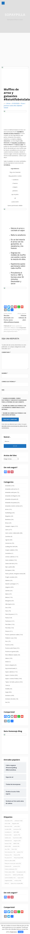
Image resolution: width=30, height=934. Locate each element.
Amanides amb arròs (11, 489)
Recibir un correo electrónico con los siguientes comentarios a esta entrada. (14, 407)
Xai (6, 702)
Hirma (8, 103)
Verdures (8, 695)
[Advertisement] (15, 48)
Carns (6, 529)
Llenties (7, 590)
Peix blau (7, 628)
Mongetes (8, 600)
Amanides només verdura (12, 506)
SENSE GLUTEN (18, 875)
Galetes (7, 580)
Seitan (7, 661)
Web (3, 390)
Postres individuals (11, 869)
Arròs (6, 509)
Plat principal (18, 857)
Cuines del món (9, 563)
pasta (20, 852)
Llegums (19, 329)
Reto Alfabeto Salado (14, 327)
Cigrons (7, 540)
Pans (6, 611)
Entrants (8, 835)
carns (17, 826)
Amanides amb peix (10, 492)
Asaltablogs (8, 513)
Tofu (6, 685)
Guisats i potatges (10, 584)
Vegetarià (9, 331)
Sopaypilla (15, 14)
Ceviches (7, 536)
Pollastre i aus (9, 638)
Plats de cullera (10, 860)
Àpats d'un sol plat (17, 883)
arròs (10, 329)
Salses (7, 658)
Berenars (8, 826)
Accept (21, 932)
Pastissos (8, 621)
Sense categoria (9, 665)
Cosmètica (8, 553)
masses (8, 843)
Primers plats (9, 872)
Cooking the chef (10, 546)
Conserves (8, 543)
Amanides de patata (11, 502)
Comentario (6, 352)
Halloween (8, 840)
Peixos (7, 631)
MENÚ (16, 843)
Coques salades (9, 550)
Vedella (7, 689)
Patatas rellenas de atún (22, 317)
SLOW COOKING (10, 877)
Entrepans (8, 570)
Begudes (7, 516)
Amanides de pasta (10, 499)
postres (16, 866)
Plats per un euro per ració (13, 863)
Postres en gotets (10, 651)
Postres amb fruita (10, 648)
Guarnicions (17, 837)
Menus (7, 597)
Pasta (7, 617)
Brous (7, 523)
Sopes (20, 877)
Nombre (5, 373)
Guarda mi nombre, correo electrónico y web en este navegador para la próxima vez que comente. (14, 400)
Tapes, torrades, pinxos (12, 682)
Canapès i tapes (9, 526)
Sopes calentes (9, 672)
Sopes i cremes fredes (11, 678)
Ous (6, 607)
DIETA (14, 329)
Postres (7, 645)
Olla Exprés (8, 604)
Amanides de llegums (11, 496)
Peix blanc (8, 624)
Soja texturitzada (10, 668)
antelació (6, 329)
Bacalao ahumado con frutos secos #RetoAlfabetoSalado (11, 318)
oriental (16, 846)
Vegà (6, 692)
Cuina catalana (9, 560)
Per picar (8, 857)
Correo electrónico (9, 381)
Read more (13, 932)
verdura (15, 331)
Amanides (8, 485)
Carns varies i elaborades (12, 533)
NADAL (8, 846)
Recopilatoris (21, 872)
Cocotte (8, 829)
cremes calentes (10, 556)
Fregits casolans (10, 577)
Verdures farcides (10, 699)
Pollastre (8, 866)
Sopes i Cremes (9, 675)
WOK (7, 883)
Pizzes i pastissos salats (12, 634)
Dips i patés (8, 567)
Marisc (7, 594)
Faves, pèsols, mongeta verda (14, 573)
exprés (17, 835)
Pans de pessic (9, 614)
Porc (6, 641)
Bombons (8, 519)
